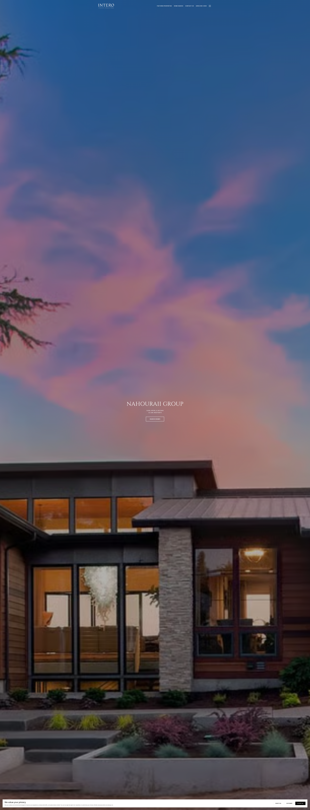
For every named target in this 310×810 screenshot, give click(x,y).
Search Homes (155, 419)
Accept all (300, 803)
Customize (289, 803)
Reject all (278, 803)
